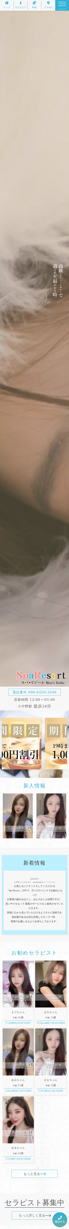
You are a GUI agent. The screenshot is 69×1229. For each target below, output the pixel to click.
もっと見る (32, 1174)
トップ (6, 7)
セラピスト (20, 7)
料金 (34, 7)
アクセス (48, 7)
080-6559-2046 (35, 692)
